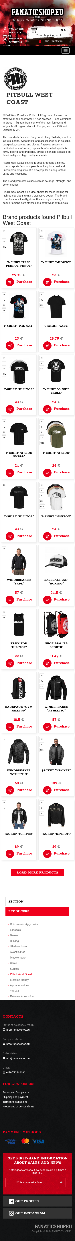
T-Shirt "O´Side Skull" (56, 391)
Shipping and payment (15, 1097)
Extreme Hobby (19, 980)
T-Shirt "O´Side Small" (19, 455)
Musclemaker (18, 957)
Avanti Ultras (17, 952)
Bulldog (14, 941)
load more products (37, 873)
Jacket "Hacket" (56, 770)
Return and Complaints (16, 1092)
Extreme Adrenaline (21, 996)
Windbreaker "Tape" (19, 582)
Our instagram (29, 1213)
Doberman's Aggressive (24, 924)
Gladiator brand (19, 946)
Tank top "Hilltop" (19, 645)
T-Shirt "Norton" (56, 516)
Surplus (14, 968)
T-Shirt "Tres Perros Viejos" (19, 264)
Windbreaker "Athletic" (56, 709)
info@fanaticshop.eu (18, 1029)
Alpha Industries (19, 985)
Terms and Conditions (15, 1101)
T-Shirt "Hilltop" (19, 389)
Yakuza (14, 990)
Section (15, 902)
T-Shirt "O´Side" (56, 453)
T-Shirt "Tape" (56, 326)
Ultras (13, 963)
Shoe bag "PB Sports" (56, 645)
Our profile (26, 1201)
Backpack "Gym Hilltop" (19, 709)
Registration (57, 41)
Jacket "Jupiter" (19, 834)
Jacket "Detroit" (56, 834)
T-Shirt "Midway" (56, 262)
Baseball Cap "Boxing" (56, 582)
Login (46, 41)
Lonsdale (15, 930)
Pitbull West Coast (21, 974)
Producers (18, 911)
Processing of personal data (18, 1106)
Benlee (14, 935)
